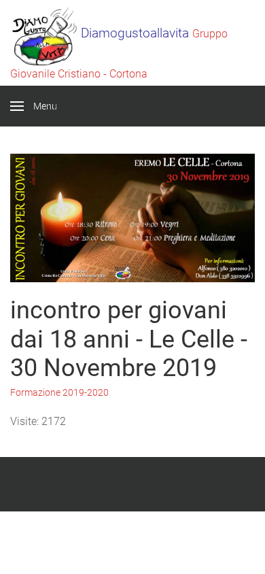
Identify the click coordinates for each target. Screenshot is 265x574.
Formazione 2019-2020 (59, 392)
